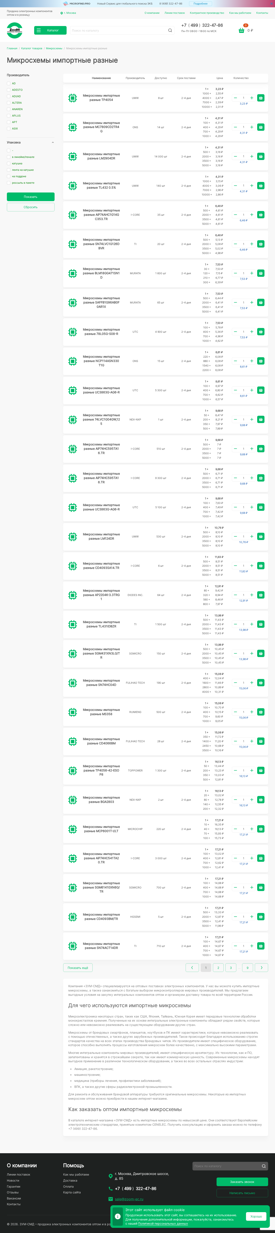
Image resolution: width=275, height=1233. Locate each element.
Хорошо (256, 1216)
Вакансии (14, 1198)
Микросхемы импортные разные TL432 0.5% (101, 185)
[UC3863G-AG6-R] (72, 390)
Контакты (262, 12)
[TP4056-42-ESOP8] (72, 771)
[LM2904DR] (72, 156)
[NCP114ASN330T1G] (72, 361)
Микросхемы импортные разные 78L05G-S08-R (101, 332)
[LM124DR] (72, 537)
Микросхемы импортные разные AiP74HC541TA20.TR (101, 858)
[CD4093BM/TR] (72, 917)
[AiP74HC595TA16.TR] (72, 449)
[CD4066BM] (72, 741)
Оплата (68, 1186)
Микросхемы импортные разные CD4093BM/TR (101, 917)
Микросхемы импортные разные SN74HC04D (101, 683)
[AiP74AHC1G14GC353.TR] (72, 215)
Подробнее (201, 3)
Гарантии (13, 1186)
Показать (30, 197)
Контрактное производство (207, 12)
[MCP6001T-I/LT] (72, 829)
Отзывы (13, 1192)
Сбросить (31, 207)
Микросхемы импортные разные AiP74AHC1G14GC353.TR (101, 214)
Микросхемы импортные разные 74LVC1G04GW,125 (101, 419)
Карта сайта (72, 1192)
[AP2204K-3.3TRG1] (72, 595)
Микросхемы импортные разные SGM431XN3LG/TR (101, 653)
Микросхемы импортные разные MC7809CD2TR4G (101, 127)
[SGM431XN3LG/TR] (72, 654)
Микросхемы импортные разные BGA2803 (101, 800)
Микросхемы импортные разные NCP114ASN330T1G (101, 361)
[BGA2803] (72, 800)
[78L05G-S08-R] (72, 332)
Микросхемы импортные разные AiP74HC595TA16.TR (101, 448)
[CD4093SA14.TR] (72, 566)
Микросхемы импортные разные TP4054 (101, 98)
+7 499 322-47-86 (202, 25)
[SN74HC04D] (72, 683)
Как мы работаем (240, 12)
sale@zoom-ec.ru (129, 1199)
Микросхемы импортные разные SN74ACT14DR (101, 946)
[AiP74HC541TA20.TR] (72, 858)
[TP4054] (72, 98)
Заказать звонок (242, 1182)
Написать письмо (242, 1193)
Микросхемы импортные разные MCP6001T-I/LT (101, 829)
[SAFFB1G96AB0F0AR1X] (72, 303)
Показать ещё (78, 968)
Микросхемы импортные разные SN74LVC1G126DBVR (101, 244)
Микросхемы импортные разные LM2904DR (101, 156)
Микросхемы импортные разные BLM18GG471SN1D (101, 273)
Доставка (70, 1180)
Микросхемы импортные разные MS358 (101, 712)
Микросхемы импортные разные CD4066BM (101, 741)
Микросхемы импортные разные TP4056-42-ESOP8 (101, 770)
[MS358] (72, 712)
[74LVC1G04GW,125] (72, 420)
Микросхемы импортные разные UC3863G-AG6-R (101, 390)
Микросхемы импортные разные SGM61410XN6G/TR (101, 887)
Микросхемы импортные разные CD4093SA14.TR (101, 566)
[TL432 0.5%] (72, 186)
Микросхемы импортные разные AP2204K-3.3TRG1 (101, 595)
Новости (13, 1180)
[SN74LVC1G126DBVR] (72, 244)
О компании (152, 12)
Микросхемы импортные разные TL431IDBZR (101, 624)
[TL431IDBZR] (72, 624)
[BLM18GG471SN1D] (72, 273)
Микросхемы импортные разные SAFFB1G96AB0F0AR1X (101, 302)
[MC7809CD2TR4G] (72, 127)
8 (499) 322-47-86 (170, 3)
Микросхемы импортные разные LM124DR (101, 536)
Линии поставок (175, 12)
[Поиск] (170, 30)
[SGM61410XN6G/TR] (72, 888)
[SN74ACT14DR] (72, 946)
